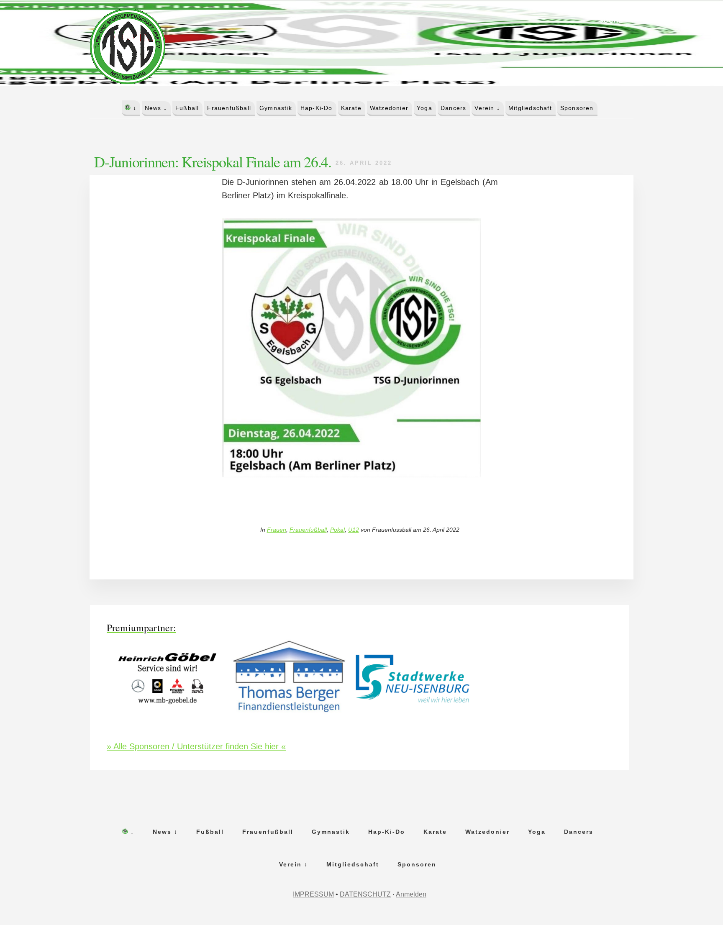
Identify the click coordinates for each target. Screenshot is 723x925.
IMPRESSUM (313, 894)
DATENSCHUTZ (365, 894)
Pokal (337, 529)
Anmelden (411, 894)
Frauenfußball (308, 529)
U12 (353, 529)
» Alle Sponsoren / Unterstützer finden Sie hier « (196, 746)
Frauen (276, 529)
